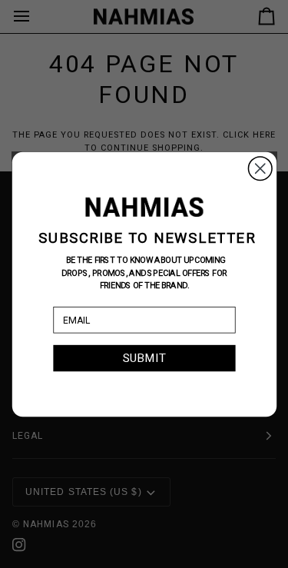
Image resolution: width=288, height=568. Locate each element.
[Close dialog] (260, 168)
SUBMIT (144, 357)
